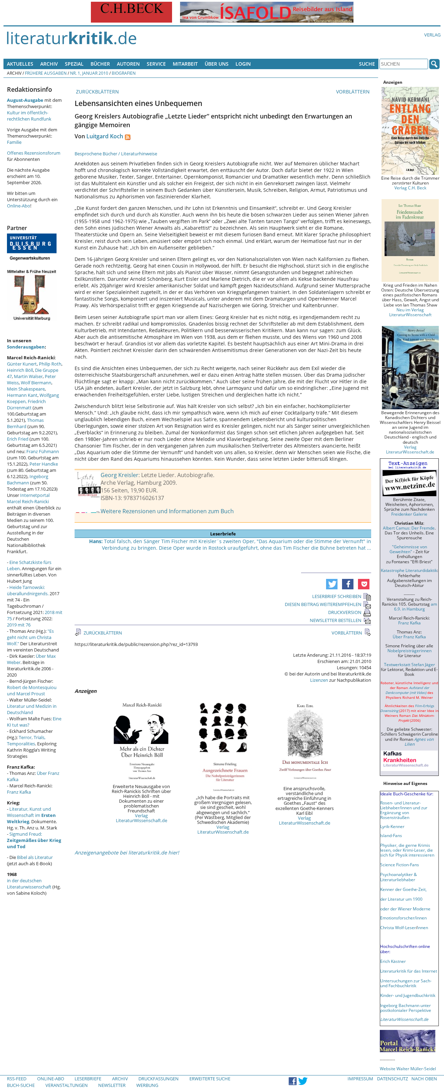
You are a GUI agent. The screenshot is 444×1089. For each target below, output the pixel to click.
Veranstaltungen (66, 1085)
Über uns (217, 63)
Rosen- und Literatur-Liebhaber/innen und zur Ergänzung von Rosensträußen (403, 810)
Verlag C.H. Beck (410, 187)
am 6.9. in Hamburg (415, 606)
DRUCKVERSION (344, 612)
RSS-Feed (16, 1078)
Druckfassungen (158, 1078)
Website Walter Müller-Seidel (408, 1068)
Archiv (49, 63)
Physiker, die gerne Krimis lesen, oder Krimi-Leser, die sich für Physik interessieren (407, 850)
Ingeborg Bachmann (27, 479)
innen (422, 927)
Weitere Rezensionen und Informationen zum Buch (167, 511)
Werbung (147, 1085)
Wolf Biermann (36, 382)
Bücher (100, 63)
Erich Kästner (393, 961)
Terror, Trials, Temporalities (26, 740)
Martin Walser (28, 376)
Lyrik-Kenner (392, 826)
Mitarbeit (185, 63)
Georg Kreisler (119, 475)
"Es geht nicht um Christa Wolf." (30, 637)
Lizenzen (319, 680)
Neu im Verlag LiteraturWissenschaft (410, 312)
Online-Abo (18, 206)
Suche (367, 63)
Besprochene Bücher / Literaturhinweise (116, 153)
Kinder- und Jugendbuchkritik (407, 995)
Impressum (360, 1078)
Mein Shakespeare (26, 389)
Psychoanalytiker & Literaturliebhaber (398, 876)
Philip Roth (50, 364)
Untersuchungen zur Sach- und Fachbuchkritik (406, 983)
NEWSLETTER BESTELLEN (335, 620)
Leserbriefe (88, 1078)
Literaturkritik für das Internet (408, 971)
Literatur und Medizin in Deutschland (32, 709)
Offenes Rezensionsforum (33, 153)
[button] (332, 584)
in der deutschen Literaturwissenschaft (29, 883)
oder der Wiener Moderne (405, 908)
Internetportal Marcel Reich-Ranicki (28, 498)
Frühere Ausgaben (46, 73)
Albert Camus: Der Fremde (409, 528)
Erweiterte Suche (209, 1078)
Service (156, 63)
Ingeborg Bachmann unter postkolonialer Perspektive (405, 1007)
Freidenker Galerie (409, 514)
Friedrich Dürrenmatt (26, 404)
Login (243, 63)
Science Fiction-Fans (399, 864)
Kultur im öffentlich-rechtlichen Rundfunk (29, 115)
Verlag (432, 35)
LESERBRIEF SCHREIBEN (336, 596)
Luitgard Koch (104, 136)
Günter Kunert (22, 364)
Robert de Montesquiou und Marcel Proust (32, 690)
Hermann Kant (22, 395)
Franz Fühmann (42, 451)
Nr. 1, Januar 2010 (89, 73)
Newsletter (112, 1085)
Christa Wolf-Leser (398, 927)
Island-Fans (391, 835)
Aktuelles (20, 63)
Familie (14, 142)
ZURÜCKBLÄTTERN (97, 91)
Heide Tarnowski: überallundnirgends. (28, 590)
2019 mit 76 (19, 625)
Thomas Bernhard (25, 423)
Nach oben (424, 1078)
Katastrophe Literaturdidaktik (409, 570)
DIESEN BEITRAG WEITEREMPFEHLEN (323, 604)
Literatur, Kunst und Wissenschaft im (31, 815)
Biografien (124, 73)
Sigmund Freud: (34, 840)
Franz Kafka (19, 792)
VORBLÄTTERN (353, 91)
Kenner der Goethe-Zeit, (403, 889)
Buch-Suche (21, 1085)
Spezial (74, 63)
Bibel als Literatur (35, 857)
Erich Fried (17, 439)
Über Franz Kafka (409, 636)
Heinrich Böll (20, 370)
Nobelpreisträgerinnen (409, 650)
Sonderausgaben (26, 347)
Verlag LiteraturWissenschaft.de (141, 818)
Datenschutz (392, 1078)
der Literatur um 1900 (401, 899)
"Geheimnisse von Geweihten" (408, 549)
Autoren (128, 63)
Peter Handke (43, 464)
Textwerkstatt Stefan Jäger (409, 664)
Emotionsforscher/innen (403, 917)
